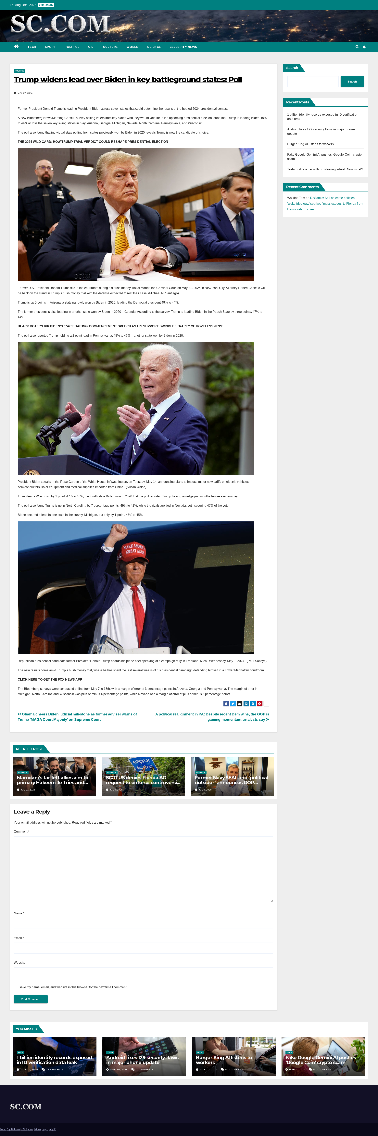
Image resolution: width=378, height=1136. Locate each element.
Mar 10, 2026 (119, 1069)
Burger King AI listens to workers (310, 144)
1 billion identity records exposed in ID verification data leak (54, 1060)
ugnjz (45, 1129)
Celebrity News (183, 47)
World (132, 47)
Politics (72, 47)
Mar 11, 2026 (29, 1069)
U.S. (91, 47)
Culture (110, 47)
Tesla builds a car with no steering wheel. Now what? (325, 169)
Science (154, 47)
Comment (21, 831)
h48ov (37, 1129)
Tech (32, 47)
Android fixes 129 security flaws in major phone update (142, 1060)
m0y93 (52, 1129)
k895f (23, 1129)
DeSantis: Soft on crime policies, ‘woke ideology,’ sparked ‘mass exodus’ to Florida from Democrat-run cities (325, 203)
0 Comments (55, 1069)
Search (292, 68)
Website (19, 962)
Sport (50, 47)
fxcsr (3, 1129)
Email (19, 938)
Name (19, 913)
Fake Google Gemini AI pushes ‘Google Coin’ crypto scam (320, 1060)
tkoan (16, 1129)
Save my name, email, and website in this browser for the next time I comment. (73, 987)
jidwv (30, 1129)
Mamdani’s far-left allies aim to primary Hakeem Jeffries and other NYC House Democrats (52, 782)
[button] (357, 46)
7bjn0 (9, 1129)
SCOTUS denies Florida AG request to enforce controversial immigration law (143, 782)
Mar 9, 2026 (297, 1069)
